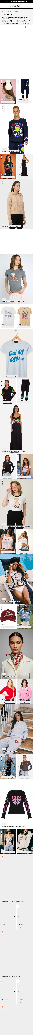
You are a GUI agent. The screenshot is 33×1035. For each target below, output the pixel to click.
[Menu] (2, 5)
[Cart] (30, 5)
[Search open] (27, 5)
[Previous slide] (2, 56)
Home (3, 11)
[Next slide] (30, 56)
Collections (8, 11)
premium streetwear (12, 20)
